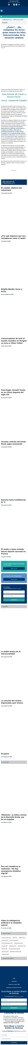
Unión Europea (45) (18, 943)
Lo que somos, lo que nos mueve (13, 563)
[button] (2, 11)
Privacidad (14, 981)
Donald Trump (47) (14, 940)
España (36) (4, 948)
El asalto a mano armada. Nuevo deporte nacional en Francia (13, 551)
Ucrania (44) (4, 946)
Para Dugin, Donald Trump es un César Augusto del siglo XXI (13, 392)
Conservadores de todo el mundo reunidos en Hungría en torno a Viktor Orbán (14, 340)
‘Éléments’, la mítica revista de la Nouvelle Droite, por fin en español (13, 817)
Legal (14, 978)
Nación (14, 170)
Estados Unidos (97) (6, 937)
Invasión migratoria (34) (14, 948)
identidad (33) (5, 951)
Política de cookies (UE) (14, 984)
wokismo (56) (5, 940)
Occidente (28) (5, 954)
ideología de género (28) (15, 951)
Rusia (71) (15, 937)
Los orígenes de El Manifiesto (12, 576)
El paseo (5, 754)
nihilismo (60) (22, 937)
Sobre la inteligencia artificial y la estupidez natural (11, 922)
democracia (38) (21, 946)
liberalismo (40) (12, 946)
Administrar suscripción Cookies (14, 987)
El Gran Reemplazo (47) (7, 943)
